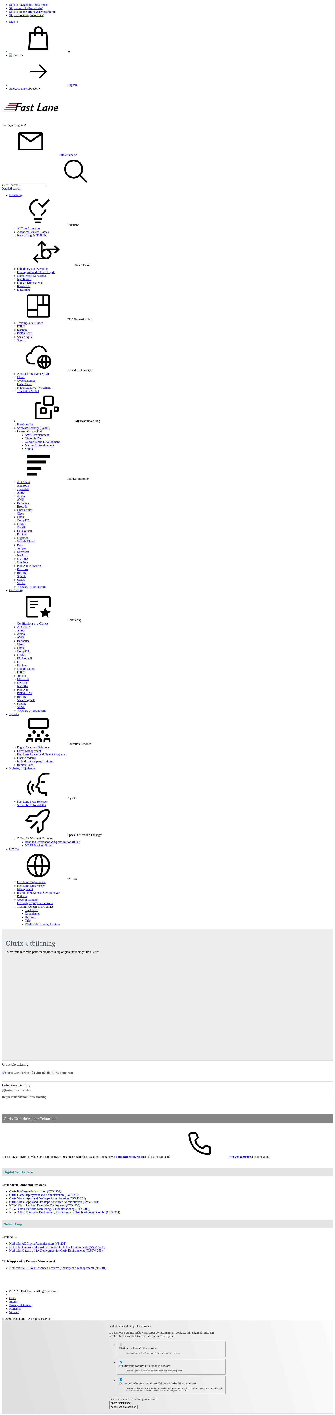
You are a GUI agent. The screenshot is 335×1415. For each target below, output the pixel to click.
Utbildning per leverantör (32, 268)
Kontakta (15, 1308)
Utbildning (15, 195)
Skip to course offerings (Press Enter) (32, 11)
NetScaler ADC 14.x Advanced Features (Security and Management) (57, 1268)
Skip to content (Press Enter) (26, 15)
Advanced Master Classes (33, 232)
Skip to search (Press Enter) (26, 8)
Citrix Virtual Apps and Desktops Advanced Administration (54, 1202)
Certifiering (16, 590)
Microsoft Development (39, 445)
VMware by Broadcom (31, 586)
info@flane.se (68, 154)
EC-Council (24, 531)
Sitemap (14, 1312)
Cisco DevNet (33, 438)
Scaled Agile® (26, 700)
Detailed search (11, 188)
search (5, 184)
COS (12, 1298)
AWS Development (37, 434)
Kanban (22, 330)
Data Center (24, 384)
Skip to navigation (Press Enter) (28, 4)
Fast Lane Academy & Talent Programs (41, 754)
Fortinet (22, 534)
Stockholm (31, 910)
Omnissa (22, 562)
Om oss (14, 849)
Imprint (13, 1301)
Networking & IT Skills (31, 235)
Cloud (21, 377)
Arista (20, 492)
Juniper (21, 548)
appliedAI (23, 489)
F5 (18, 661)
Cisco (20, 513)
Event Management (29, 751)
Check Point (24, 510)
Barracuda (23, 503)
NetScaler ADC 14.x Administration (37, 1243)
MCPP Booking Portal (38, 845)
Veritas (21, 583)
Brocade (22, 506)
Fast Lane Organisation (31, 882)
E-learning (23, 289)
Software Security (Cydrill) (33, 428)
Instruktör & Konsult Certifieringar (38, 892)
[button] (34, 88)
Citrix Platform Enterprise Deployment (49, 1205)
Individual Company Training (35, 761)
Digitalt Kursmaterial (30, 282)
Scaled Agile (25, 337)
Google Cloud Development (42, 441)
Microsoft (23, 551)
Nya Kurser (24, 279)
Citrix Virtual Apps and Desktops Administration (47, 1198)
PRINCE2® (24, 333)
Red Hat (22, 572)
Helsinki (30, 917)
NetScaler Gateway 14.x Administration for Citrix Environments (57, 1247)
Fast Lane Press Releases (32, 801)
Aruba (21, 496)
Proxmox (22, 569)
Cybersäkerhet (26, 380)
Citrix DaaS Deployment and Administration (44, 1195)
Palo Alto (22, 689)
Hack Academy (26, 757)
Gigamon (22, 538)
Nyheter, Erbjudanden (22, 768)
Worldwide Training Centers (42, 924)
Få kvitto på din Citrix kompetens (52, 1072)
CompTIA (23, 520)
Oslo (28, 920)
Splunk (21, 576)
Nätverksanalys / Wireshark (34, 387)
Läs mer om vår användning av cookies (133, 1399)
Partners (22, 896)
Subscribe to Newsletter (31, 805)
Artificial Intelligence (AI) (33, 373)
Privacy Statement (20, 1305)
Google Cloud (26, 541)
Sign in (13, 21)
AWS (20, 499)
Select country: (18, 88)
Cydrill (21, 527)
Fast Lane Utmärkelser (31, 885)
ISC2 (20, 544)
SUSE (21, 579)
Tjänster (14, 714)
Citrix (20, 517)
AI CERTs (23, 482)
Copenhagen (32, 913)
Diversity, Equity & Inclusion (35, 903)
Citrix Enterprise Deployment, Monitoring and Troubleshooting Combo (69, 1212)
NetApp (22, 555)
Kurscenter (23, 286)
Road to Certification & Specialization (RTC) (52, 842)
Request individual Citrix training (24, 1097)
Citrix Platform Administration (35, 1191)
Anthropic (23, 485)
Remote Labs (25, 764)
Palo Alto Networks (29, 565)
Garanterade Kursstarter (31, 275)
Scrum (21, 340)
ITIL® (21, 326)
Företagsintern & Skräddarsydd (36, 272)
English (72, 85)
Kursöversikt (25, 424)
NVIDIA (22, 558)
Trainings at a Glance (30, 323)
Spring (29, 448)
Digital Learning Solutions (33, 747)
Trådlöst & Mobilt (28, 391)
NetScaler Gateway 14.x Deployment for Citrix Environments (56, 1250)
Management (25, 889)
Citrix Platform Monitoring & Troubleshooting (53, 1209)
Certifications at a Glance (32, 623)
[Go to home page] (31, 121)
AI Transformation (28, 228)
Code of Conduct (27, 899)
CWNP (21, 524)
